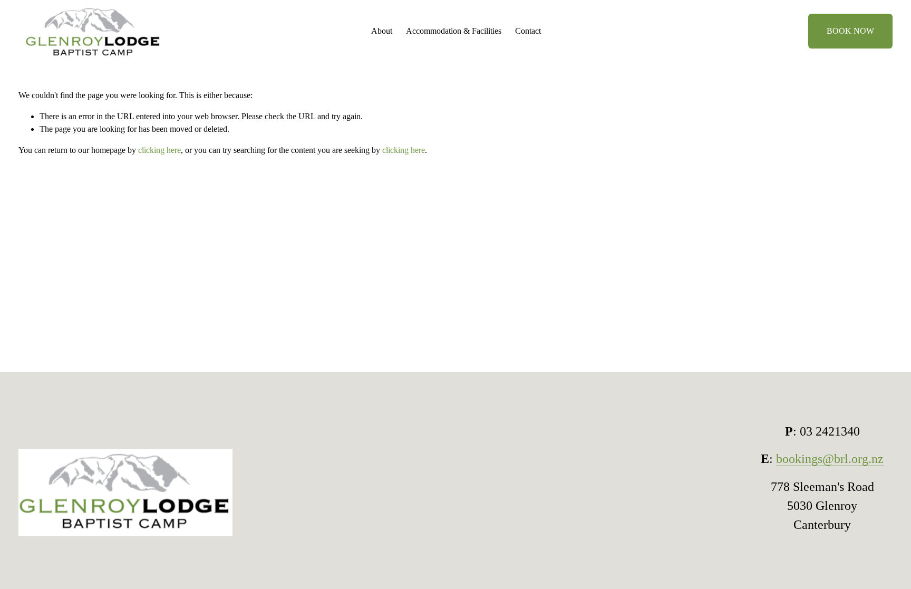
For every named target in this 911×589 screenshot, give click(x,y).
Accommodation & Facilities (453, 30)
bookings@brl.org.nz (830, 458)
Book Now (850, 30)
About (381, 30)
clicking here (159, 150)
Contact (528, 30)
